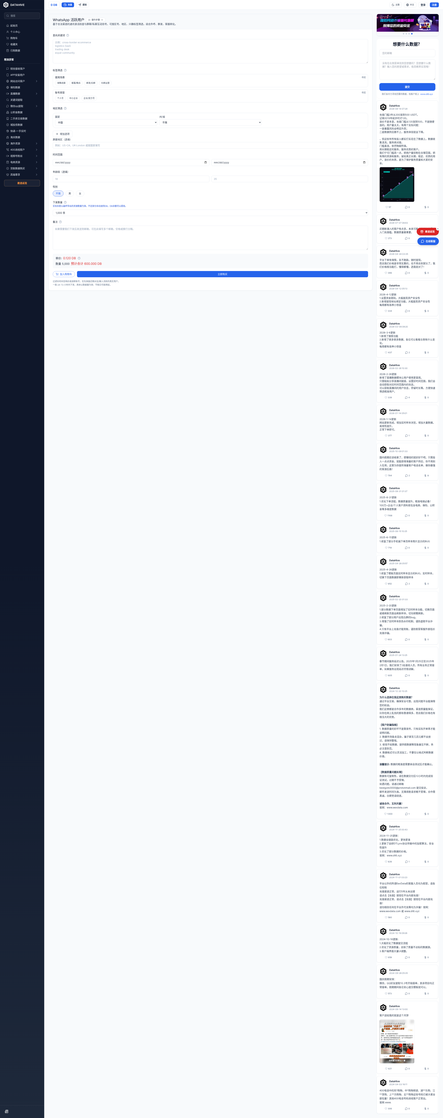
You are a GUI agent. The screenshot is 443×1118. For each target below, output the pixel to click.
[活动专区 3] (409, 33)
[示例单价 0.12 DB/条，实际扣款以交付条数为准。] (79, 258)
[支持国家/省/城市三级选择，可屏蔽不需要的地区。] (65, 108)
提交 (407, 86)
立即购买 (222, 274)
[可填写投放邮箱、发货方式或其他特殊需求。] (60, 222)
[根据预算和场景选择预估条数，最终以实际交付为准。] (65, 202)
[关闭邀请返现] (438, 229)
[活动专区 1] (403, 33)
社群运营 (105, 83)
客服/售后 (75, 83)
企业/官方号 (89, 98)
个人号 (60, 98)
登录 (423, 4)
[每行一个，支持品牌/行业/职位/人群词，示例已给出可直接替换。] (67, 35)
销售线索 (61, 83)
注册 (434, 4)
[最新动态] (6, 1111)
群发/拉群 (90, 83)
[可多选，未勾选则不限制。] (65, 70)
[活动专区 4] (412, 33)
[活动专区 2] (406, 33)
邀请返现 (22, 183)
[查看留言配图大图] (396, 184)
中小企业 (73, 98)
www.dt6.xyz (426, 94)
